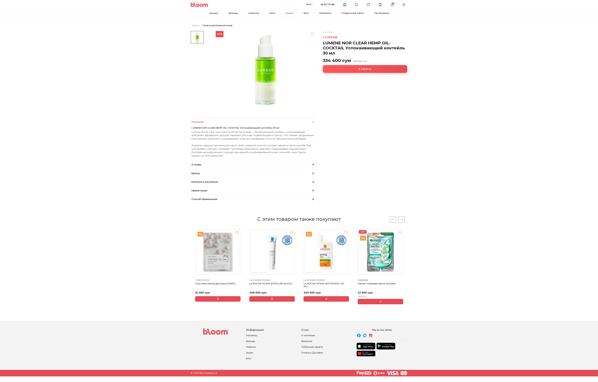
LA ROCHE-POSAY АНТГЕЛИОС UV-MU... (324, 285)
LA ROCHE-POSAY (260, 280)
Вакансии (306, 341)
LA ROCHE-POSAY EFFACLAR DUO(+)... (271, 283)
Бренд (195, 173)
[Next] (402, 219)
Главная (195, 25)
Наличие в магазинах (204, 181)
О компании (308, 335)
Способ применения (204, 199)
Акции (289, 13)
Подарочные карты (352, 13)
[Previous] (393, 219)
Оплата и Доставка (312, 352)
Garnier (363, 280)
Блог (306, 13)
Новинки (253, 13)
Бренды (233, 13)
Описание (197, 121)
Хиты (272, 13)
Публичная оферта (312, 347)
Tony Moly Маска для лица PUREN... (215, 283)
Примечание (199, 190)
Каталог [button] (213, 13)
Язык (308, 4)
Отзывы (196, 164)
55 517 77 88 (328, 4)
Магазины (325, 13)
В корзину (365, 68)
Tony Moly (202, 280)
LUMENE (330, 37)
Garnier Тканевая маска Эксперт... (377, 283)
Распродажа (381, 13)
